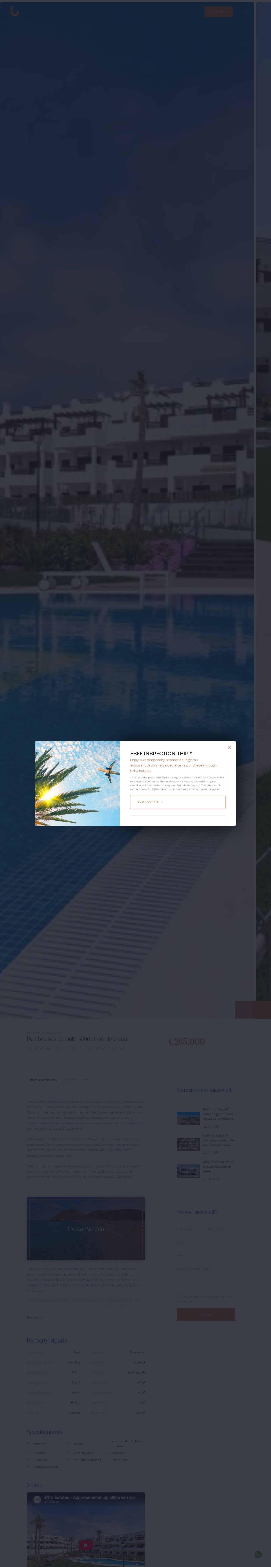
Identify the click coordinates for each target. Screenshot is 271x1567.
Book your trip (148, 802)
